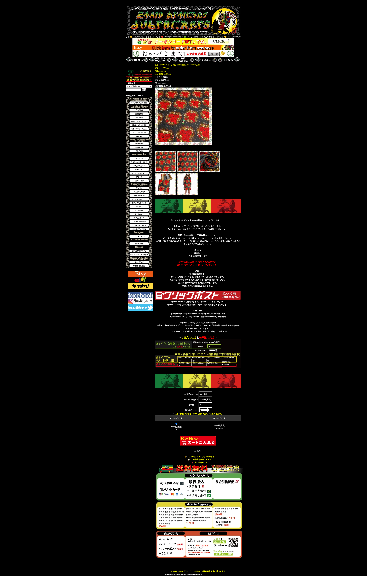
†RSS (172, 571)
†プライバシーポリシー (192, 571)
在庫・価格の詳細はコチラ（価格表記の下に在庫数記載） (199, 414)
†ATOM (178, 571)
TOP (156, 65)
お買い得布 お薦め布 (180, 65)
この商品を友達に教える (201, 459)
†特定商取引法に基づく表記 (214, 571)
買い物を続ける (201, 462)
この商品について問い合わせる (201, 456)
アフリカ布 (164, 65)
